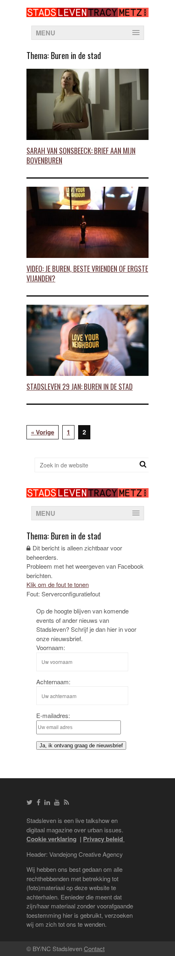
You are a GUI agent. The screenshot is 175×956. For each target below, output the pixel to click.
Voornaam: (50, 647)
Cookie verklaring (51, 838)
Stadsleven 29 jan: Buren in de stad (79, 386)
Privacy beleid (104, 838)
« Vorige (42, 432)
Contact (94, 948)
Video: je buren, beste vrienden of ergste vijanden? (87, 273)
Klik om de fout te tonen (57, 584)
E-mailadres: (53, 715)
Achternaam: (53, 681)
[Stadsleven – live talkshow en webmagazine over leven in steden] (87, 12)
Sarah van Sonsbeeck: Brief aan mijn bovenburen (81, 155)
